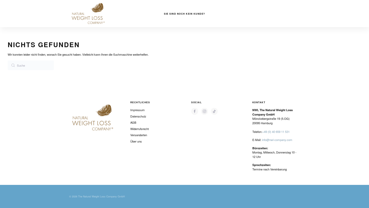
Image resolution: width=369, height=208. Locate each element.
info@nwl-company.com (277, 140)
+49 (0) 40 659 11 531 (276, 132)
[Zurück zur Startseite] (88, 13)
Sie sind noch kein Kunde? (184, 13)
